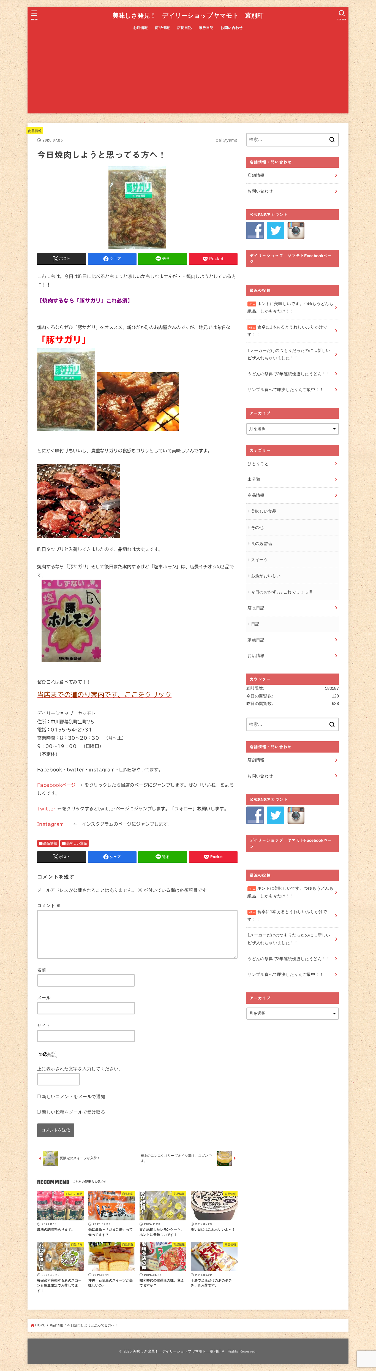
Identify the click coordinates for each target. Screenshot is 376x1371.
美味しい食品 (76, 843)
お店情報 (140, 28)
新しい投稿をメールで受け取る (73, 1111)
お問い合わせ (231, 28)
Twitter (46, 808)
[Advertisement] (188, 74)
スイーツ (259, 560)
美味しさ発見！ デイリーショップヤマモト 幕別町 (188, 15)
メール (44, 997)
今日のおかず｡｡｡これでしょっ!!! (281, 592)
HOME (40, 1325)
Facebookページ (56, 785)
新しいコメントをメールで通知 (73, 1096)
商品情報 (162, 28)
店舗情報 (255, 175)
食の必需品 (261, 543)
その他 (257, 527)
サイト (44, 1025)
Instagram (50, 824)
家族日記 (206, 28)
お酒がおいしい (266, 576)
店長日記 (184, 28)
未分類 (253, 479)
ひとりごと (258, 463)
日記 (255, 624)
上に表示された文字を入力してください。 (80, 1068)
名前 (41, 969)
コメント (49, 905)
